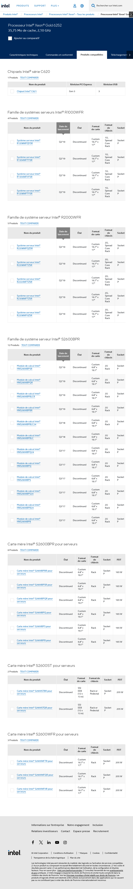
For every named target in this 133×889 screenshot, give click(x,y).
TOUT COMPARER (29, 77)
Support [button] (40, 5)
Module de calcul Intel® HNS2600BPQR (28, 381)
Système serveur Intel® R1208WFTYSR (28, 192)
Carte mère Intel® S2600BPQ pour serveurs (34, 614)
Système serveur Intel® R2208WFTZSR (28, 264)
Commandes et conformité (59, 54)
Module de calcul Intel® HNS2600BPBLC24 (28, 423)
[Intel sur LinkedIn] (49, 843)
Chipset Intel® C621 (27, 91)
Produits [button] (23, 5)
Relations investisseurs (44, 831)
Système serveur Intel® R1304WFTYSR (28, 159)
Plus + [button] (55, 5)
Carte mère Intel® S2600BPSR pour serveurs (34, 586)
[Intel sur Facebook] (33, 843)
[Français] (82, 5)
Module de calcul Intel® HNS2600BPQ (28, 465)
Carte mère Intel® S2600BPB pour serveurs (34, 642)
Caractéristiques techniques (24, 54)
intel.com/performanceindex (69, 870)
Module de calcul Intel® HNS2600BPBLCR (28, 395)
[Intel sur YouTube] (57, 843)
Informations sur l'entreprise (47, 825)
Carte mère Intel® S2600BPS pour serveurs (34, 628)
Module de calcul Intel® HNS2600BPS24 (28, 492)
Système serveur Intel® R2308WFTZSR (28, 297)
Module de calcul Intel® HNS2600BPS (28, 478)
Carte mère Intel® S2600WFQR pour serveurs (35, 776)
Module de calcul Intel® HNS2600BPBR (28, 409)
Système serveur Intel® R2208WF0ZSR (28, 314)
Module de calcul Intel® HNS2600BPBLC (28, 437)
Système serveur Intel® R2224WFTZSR (28, 280)
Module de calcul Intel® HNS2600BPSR (28, 367)
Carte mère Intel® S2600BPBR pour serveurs (34, 572)
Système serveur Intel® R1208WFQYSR (28, 142)
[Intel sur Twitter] (41, 843)
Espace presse (81, 831)
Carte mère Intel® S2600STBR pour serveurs (34, 692)
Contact (65, 831)
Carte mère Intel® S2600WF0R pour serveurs (35, 790)
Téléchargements (120, 54)
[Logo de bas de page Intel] (14, 852)
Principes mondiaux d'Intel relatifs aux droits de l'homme (90, 875)
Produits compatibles (92, 54)
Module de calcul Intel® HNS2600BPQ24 (28, 451)
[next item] (131, 14)
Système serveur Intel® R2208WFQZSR (28, 247)
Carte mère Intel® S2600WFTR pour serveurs (35, 762)
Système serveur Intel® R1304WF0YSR (28, 175)
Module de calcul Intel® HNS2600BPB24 (28, 506)
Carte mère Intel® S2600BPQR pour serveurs (35, 600)
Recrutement (101, 831)
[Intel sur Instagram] (65, 843)
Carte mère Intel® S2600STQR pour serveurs (34, 709)
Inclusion (98, 825)
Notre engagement (78, 825)
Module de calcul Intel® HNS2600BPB (28, 520)
